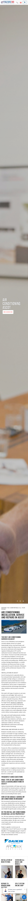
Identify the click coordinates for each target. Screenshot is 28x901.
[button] (20, 2)
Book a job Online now (8, 312)
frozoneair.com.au (14, 831)
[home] (7, 2)
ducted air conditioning (17, 702)
